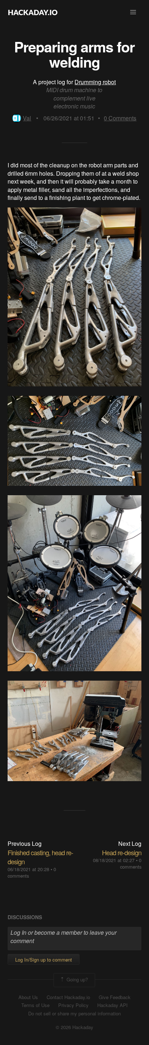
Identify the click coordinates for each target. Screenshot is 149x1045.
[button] (133, 12)
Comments (120, 118)
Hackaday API (112, 1005)
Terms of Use (35, 1005)
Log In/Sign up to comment (43, 959)
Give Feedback (115, 997)
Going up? (76, 979)
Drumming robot (95, 82)
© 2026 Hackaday (74, 1027)
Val (27, 118)
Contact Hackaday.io (68, 997)
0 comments (130, 863)
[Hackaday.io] (33, 12)
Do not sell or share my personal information (74, 1013)
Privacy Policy (73, 1005)
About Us (28, 997)
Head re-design (121, 852)
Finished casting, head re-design (40, 857)
